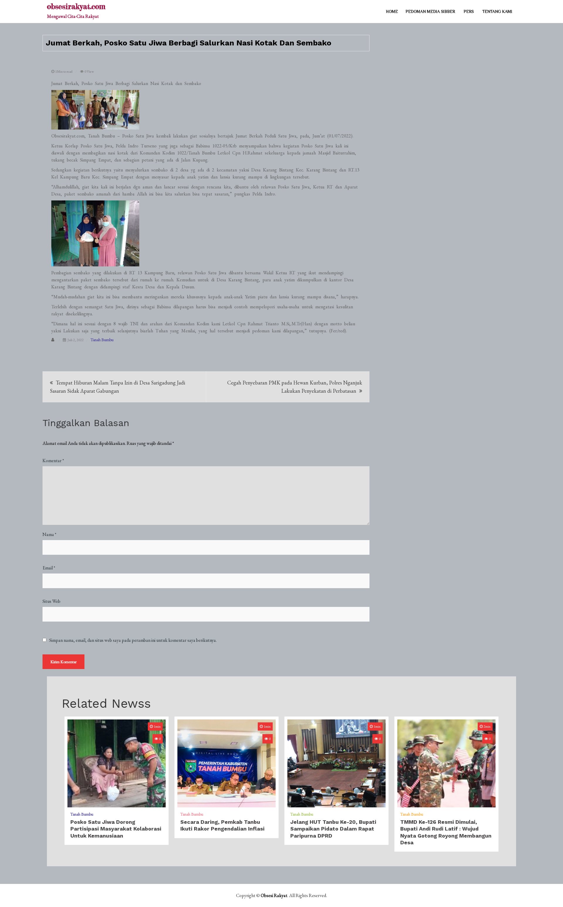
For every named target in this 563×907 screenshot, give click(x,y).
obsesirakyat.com (76, 6)
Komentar (53, 460)
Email (49, 568)
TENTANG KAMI (497, 11)
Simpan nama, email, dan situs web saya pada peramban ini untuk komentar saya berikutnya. (133, 640)
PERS (469, 11)
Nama (49, 534)
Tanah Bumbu (102, 340)
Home (392, 11)
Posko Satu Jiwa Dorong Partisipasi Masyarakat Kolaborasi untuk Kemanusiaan (115, 829)
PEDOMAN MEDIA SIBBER (430, 11)
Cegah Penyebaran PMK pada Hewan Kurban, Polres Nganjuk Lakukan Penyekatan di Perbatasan (294, 386)
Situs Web (51, 601)
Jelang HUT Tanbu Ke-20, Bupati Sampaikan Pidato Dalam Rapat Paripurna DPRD (333, 829)
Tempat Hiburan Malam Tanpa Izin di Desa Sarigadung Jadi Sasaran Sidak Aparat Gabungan (117, 386)
